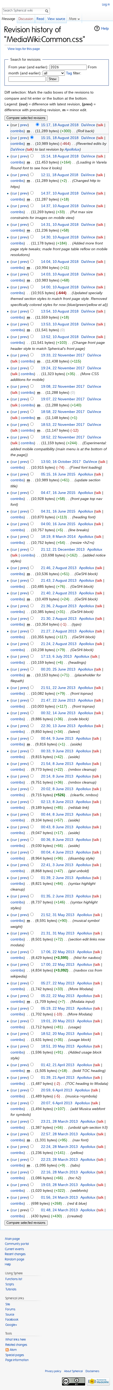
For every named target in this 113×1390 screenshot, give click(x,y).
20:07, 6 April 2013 (56, 1103)
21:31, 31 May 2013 (57, 933)
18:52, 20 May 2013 (57, 1033)
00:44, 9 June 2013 (57, 738)
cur (14, 138)
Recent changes (15, 1254)
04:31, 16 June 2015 (58, 511)
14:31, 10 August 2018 (60, 224)
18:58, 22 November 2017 (63, 412)
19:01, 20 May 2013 (57, 1021)
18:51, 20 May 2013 (57, 1046)
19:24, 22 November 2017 (63, 368)
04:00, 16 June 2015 (58, 524)
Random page (14, 1259)
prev (24, 125)
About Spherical (73, 1371)
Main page (12, 1238)
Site (8, 1304)
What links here (16, 1339)
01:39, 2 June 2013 (57, 878)
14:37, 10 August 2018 (60, 193)
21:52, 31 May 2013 (57, 915)
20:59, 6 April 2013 (56, 1090)
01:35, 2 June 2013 (57, 896)
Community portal (17, 1243)
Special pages (15, 1355)
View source (56, 19)
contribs (17, 131)
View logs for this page (24, 48)
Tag (69, 73)
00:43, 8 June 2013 (57, 827)
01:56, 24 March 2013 (59, 1197)
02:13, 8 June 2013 (57, 802)
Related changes (16, 1344)
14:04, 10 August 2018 (60, 261)
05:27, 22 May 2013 (57, 983)
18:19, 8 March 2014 (58, 536)
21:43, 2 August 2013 (58, 580)
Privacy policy (53, 1371)
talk (100, 125)
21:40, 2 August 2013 (58, 593)
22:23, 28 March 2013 (59, 1159)
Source (10, 1314)
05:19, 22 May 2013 (57, 1008)
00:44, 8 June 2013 (57, 814)
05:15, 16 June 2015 (58, 474)
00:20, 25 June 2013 (58, 669)
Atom (13, 1349)
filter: (73, 73)
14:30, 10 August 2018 (60, 237)
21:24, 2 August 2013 (58, 644)
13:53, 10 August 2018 (60, 324)
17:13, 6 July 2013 (56, 656)
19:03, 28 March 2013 (59, 1185)
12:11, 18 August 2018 (59, 175)
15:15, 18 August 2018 (60, 138)
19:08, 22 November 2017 (63, 386)
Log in (106, 4)
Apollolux (72, 149)
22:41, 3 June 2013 (57, 865)
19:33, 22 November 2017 (63, 355)
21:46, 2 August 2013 (58, 568)
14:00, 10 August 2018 (60, 287)
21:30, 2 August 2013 (58, 618)
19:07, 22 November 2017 (63, 399)
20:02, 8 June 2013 (57, 789)
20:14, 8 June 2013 (57, 776)
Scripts (10, 1284)
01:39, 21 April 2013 (57, 1077)
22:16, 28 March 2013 (59, 1172)
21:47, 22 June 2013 (58, 700)
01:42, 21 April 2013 (57, 1065)
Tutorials (11, 1289)
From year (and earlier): (28, 67)
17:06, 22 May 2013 (57, 952)
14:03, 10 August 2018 (60, 274)
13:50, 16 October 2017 (61, 461)
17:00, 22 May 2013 (57, 964)
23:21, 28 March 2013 (59, 1121)
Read (40, 19)
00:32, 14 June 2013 (58, 713)
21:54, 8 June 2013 (57, 764)
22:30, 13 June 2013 (58, 726)
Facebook (12, 1319)
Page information (17, 1360)
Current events (14, 1249)
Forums (11, 1309)
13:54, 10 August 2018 (60, 311)
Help (105, 28)
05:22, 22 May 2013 (57, 996)
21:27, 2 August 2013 (58, 631)
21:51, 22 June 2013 (58, 688)
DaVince (17, 149)
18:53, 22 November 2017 (63, 424)
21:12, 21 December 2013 (63, 549)
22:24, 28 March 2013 (59, 1146)
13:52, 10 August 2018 (60, 337)
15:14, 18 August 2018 (60, 156)
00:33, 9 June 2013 (57, 751)
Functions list (14, 1279)
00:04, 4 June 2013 (57, 852)
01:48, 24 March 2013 (59, 1210)
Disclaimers (92, 1371)
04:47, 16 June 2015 (58, 492)
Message (8, 19)
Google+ (11, 1324)
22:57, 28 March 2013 (59, 1134)
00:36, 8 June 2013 (57, 839)
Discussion (26, 19)
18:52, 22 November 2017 (63, 437)
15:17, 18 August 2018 (60, 125)
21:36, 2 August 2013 (58, 606)
